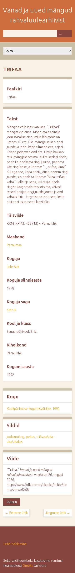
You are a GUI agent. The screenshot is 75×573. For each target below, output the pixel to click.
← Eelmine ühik (16, 513)
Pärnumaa (14, 245)
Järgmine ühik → (57, 513)
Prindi (12, 502)
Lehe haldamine (15, 544)
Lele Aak (13, 267)
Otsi (68, 33)
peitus (30, 437)
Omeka (27, 565)
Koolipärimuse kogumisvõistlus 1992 (33, 408)
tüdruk (11, 310)
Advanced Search (60, 33)
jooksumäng (15, 437)
